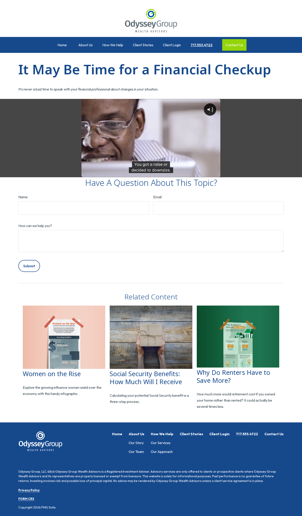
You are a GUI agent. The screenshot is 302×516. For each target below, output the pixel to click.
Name (23, 197)
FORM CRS (26, 499)
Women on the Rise (52, 373)
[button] (62, 44)
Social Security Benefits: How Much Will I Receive (146, 377)
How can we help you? (35, 225)
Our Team (136, 451)
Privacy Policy (29, 490)
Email (157, 197)
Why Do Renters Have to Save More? (233, 376)
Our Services (160, 443)
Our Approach (162, 451)
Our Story (136, 443)
